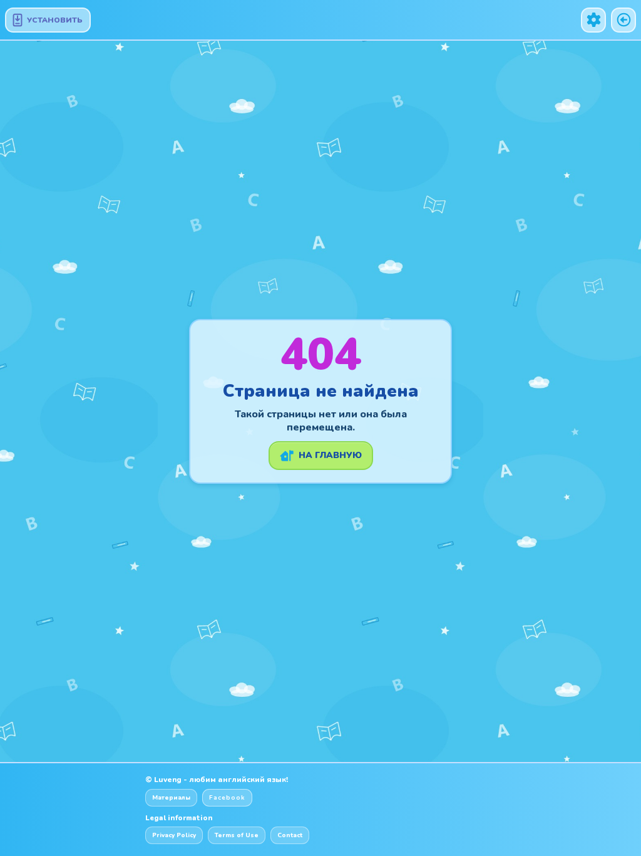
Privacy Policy (174, 835)
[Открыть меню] (593, 20)
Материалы (171, 797)
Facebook (227, 797)
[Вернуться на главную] (623, 20)
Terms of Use (237, 835)
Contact (289, 835)
